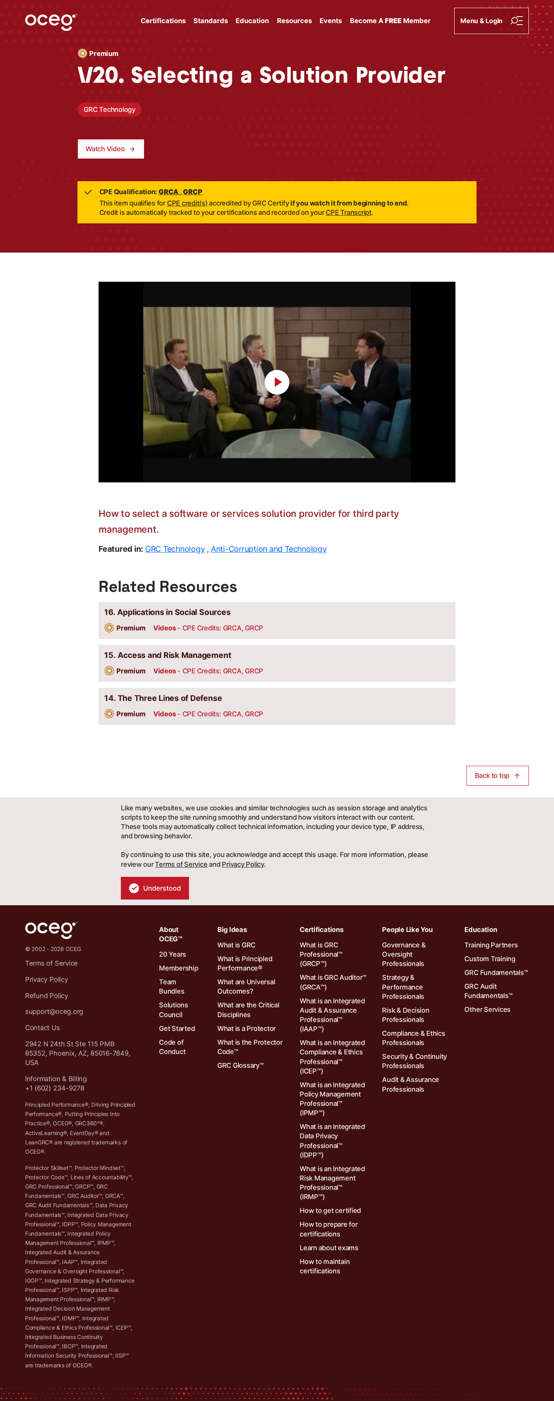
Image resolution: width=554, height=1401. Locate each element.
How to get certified (330, 1210)
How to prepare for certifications (329, 1229)
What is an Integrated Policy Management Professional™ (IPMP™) (332, 1099)
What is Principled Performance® (245, 963)
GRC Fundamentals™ (496, 972)
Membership (178, 968)
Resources (294, 21)
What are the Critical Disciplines (248, 1009)
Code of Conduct (172, 1047)
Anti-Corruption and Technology (269, 549)
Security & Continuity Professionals (414, 1061)
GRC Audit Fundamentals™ (488, 991)
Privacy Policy (243, 864)
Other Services (487, 1009)
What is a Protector (246, 1028)
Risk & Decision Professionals (405, 1015)
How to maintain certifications (325, 1266)
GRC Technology (109, 109)
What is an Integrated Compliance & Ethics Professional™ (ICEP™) (332, 1057)
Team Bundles (171, 986)
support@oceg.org (54, 1011)
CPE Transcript (348, 212)
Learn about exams (329, 1248)
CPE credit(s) (187, 203)
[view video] (277, 382)
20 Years (172, 954)
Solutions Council (173, 1009)
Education (252, 21)
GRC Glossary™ (240, 1065)
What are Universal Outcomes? (246, 986)
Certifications (163, 21)
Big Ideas (232, 929)
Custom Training (489, 959)
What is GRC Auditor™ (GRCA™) (333, 982)
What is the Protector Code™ (250, 1047)
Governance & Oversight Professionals (403, 954)
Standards (210, 21)
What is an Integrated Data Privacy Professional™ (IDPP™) (332, 1141)
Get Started (177, 1028)
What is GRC (236, 945)
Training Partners (490, 945)
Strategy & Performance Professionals (403, 986)
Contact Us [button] (42, 1028)
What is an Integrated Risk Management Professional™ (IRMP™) (332, 1183)
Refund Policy (46, 996)
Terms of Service (181, 864)
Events (331, 21)
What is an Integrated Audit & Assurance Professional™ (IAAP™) (332, 1015)
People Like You (407, 929)
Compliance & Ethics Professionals (413, 1038)
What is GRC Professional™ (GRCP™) (321, 954)
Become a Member (390, 21)
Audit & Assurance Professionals (410, 1084)
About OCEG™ (171, 934)
